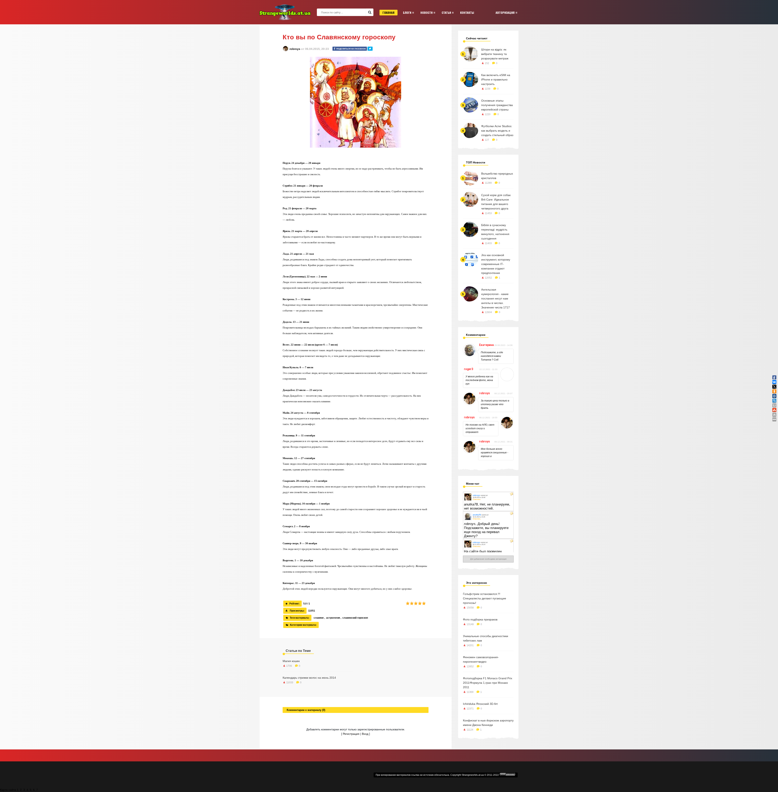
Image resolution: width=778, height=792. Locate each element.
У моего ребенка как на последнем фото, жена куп (479, 380)
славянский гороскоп (355, 617)
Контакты (467, 12)
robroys (295, 48)
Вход (365, 733)
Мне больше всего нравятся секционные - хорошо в (494, 453)
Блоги (407, 12)
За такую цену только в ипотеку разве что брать (495, 404)
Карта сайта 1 (9, 789)
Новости (426, 12)
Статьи (446, 12)
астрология (333, 617)
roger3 (468, 369)
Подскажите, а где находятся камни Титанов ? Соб (492, 356)
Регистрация (351, 733)
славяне (319, 617)
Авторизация (505, 12)
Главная (388, 12)
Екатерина (486, 345)
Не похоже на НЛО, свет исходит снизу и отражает (480, 428)
